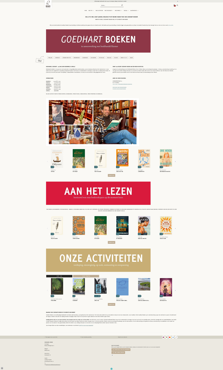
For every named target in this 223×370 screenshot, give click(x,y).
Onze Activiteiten (99, 10)
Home (85, 10)
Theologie (109, 57)
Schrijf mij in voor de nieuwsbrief (122, 349)
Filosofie (116, 57)
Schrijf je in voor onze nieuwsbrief (86, 325)
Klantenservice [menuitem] (133, 10)
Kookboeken (85, 57)
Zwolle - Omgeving (86, 276)
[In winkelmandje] (57, 156)
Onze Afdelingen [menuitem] (108, 10)
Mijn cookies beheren (119, 352)
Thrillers (50, 57)
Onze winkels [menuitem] (118, 10)
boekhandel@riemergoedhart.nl (125, 84)
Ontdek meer (111, 175)
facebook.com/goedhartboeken (119, 88)
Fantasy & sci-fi (124, 57)
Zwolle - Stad (59, 276)
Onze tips (90, 10)
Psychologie (101, 57)
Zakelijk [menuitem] (125, 10)
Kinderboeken (77, 57)
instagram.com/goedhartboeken (119, 87)
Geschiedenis (93, 57)
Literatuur (57, 57)
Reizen (131, 57)
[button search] (122, 5)
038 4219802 (170, 25)
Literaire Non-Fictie (66, 57)
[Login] (177, 5)
